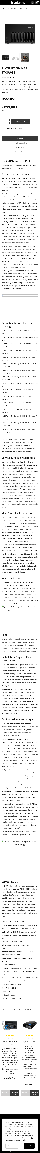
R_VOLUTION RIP (10, 1042)
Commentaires (20, 152)
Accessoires (20, 147)
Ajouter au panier (21, 121)
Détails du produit (20, 143)
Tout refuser (12, 1146)
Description (20, 139)
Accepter (29, 1146)
